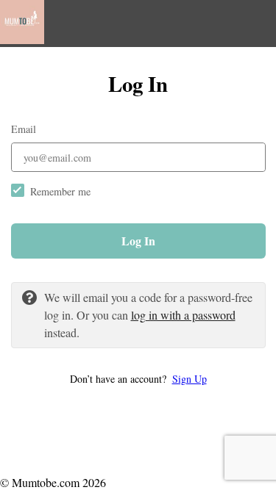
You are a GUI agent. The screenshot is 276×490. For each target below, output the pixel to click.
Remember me (60, 191)
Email (23, 129)
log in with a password (183, 315)
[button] (138, 379)
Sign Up (189, 379)
